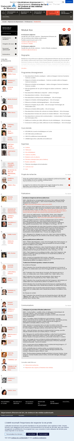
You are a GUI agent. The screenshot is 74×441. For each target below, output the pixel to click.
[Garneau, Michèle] (4, 217)
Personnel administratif (6, 49)
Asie (26, 169)
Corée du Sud (29, 167)
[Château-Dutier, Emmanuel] (4, 146)
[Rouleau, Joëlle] (4, 342)
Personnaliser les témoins (15, 434)
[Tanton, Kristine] (4, 354)
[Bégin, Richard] (4, 101)
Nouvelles (21, 415)
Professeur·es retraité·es (7, 38)
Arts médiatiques (30, 152)
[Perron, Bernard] (4, 317)
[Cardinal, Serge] (4, 126)
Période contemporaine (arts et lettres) (36, 159)
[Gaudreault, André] (4, 224)
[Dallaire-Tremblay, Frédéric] (4, 165)
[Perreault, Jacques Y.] (4, 311)
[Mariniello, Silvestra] (4, 292)
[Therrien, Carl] (4, 361)
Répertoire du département (15, 22)
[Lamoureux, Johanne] (4, 273)
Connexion (40, 2)
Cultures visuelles (30, 154)
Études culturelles (30, 162)
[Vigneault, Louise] (4, 380)
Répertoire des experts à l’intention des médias (39, 367)
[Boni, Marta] (4, 114)
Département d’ (33, 6)
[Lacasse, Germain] (4, 267)
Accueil (4, 22)
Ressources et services (29, 402)
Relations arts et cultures (32, 157)
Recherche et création (17, 402)
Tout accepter (43, 434)
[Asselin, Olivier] (4, 89)
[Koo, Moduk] (4, 255)
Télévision (28, 150)
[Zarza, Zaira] (4, 392)
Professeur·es (28, 22)
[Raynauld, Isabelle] (4, 329)
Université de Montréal (8, 6)
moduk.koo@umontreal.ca (29, 42)
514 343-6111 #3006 (27, 43)
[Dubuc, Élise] (4, 186)
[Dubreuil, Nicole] (4, 180)
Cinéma (27, 147)
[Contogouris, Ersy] (4, 153)
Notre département (54, 402)
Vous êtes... (66, 402)
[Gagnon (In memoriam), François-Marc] (4, 210)
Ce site (50, 4)
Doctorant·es (6, 54)
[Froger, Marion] (4, 198)
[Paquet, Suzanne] (4, 304)
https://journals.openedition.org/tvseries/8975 (38, 204)
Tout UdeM (57, 4)
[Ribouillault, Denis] (4, 336)
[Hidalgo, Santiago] (4, 242)
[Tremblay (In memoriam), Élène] (4, 368)
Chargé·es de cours (8, 44)
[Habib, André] (4, 236)
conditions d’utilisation (39, 438)
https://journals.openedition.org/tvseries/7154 (51, 217)
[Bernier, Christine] (4, 107)
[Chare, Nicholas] (4, 139)
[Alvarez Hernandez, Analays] (4, 69)
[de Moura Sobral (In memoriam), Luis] (4, 171)
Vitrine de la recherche (31, 365)
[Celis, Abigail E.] (4, 133)
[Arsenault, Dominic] (4, 82)
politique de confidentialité (19, 438)
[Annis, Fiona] (4, 75)
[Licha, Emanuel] (4, 280)
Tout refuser (31, 434)
